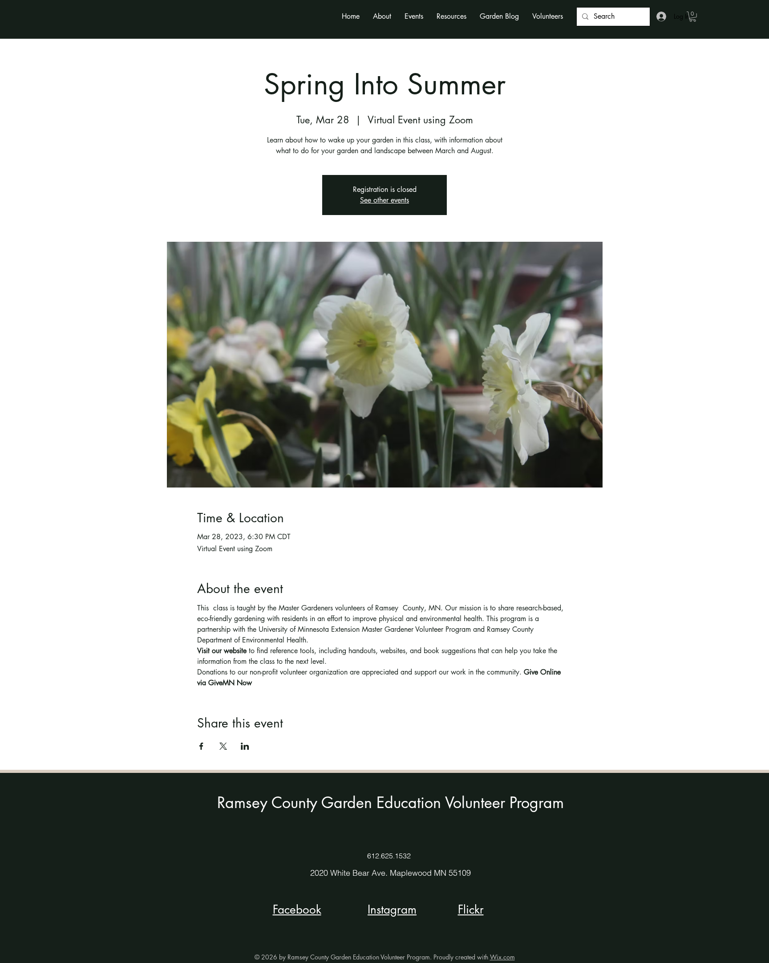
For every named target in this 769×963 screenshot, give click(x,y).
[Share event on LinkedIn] (245, 746)
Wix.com (502, 957)
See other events (384, 200)
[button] (382, 16)
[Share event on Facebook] (201, 746)
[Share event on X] (223, 746)
